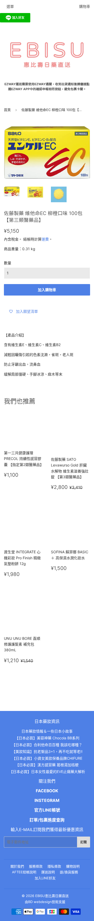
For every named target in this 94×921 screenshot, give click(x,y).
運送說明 (48, 872)
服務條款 (36, 866)
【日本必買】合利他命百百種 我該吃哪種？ (47, 744)
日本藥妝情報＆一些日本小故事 (47, 731)
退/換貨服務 (69, 872)
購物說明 (73, 866)
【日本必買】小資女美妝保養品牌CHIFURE (47, 758)
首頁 (7, 110)
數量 (7, 263)
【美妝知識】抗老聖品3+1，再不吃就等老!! (47, 751)
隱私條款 (54, 866)
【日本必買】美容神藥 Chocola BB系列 (47, 738)
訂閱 (83, 842)
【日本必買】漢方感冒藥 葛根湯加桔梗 (47, 765)
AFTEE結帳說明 (24, 872)
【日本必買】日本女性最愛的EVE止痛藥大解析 (47, 771)
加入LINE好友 (45, 878)
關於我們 (17, 866)
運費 (45, 239)
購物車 (84, 6)
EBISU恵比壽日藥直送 (52, 896)
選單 (10, 6)
